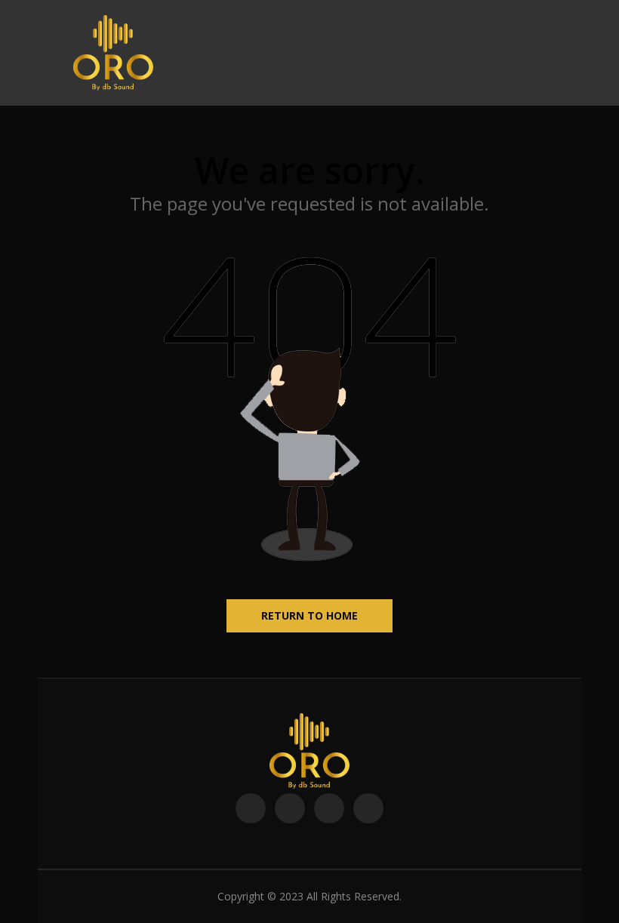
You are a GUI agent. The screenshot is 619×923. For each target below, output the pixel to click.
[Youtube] (329, 808)
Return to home (309, 615)
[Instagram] (368, 808)
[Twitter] (290, 808)
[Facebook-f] (251, 808)
